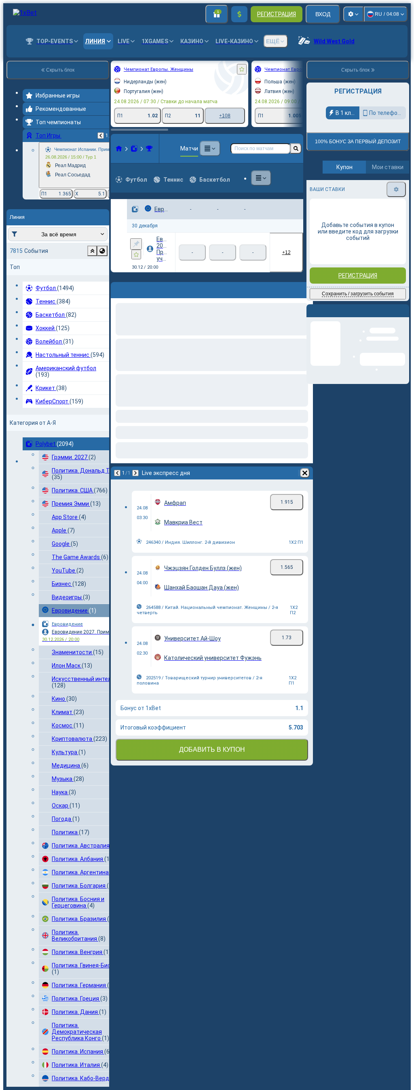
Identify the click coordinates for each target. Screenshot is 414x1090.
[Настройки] (353, 14)
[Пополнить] (239, 14)
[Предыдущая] (29, 465)
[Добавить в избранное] (153, 69)
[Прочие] (214, 148)
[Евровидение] (61, 148)
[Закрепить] (48, 240)
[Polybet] (46, 148)
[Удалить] (295, 465)
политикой (325, 212)
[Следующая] (47, 465)
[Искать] (296, 148)
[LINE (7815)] (31, 148)
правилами (387, 207)
